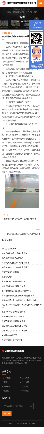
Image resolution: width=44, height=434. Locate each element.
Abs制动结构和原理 (9, 335)
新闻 (22, 21)
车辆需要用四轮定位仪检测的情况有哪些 (20, 219)
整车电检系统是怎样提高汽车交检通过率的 (19, 300)
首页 (17, 21)
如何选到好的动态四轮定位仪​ (13, 286)
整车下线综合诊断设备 (11, 272)
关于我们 (7, 378)
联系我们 (25, 386)
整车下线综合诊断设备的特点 (13, 312)
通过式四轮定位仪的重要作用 (13, 281)
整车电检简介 (7, 277)
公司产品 (25, 378)
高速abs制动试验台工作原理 (13, 316)
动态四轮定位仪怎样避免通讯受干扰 (16, 267)
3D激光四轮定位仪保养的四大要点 (15, 263)
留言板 (6, 391)
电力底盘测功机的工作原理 (12, 258)
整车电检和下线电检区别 (12, 340)
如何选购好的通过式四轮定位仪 (14, 253)
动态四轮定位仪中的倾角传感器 (14, 331)
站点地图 (25, 391)
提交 (5, 413)
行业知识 (25, 382)
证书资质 (7, 386)
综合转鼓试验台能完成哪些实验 (14, 326)
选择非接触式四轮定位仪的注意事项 (16, 291)
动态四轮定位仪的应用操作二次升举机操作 (23, 234)
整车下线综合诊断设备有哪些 (13, 321)
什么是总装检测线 (9, 249)
